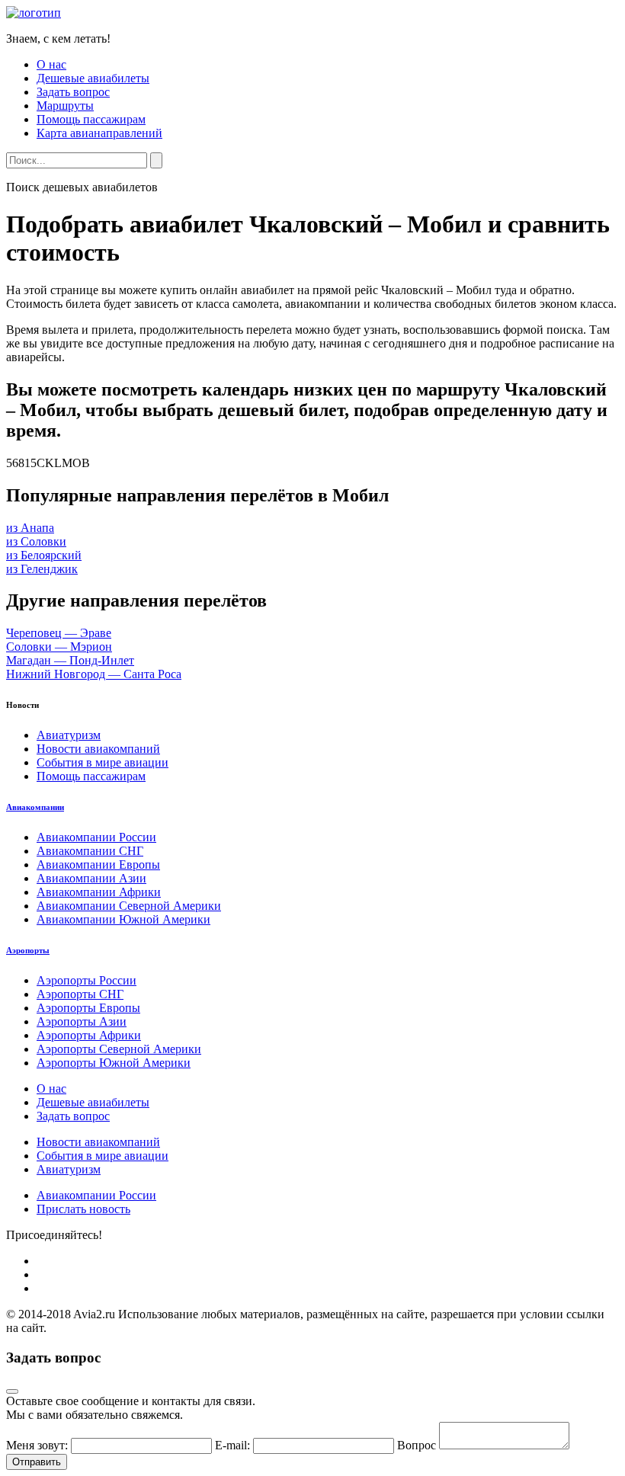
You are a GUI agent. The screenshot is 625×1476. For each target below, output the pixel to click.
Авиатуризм (69, 734)
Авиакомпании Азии (91, 878)
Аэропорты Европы (88, 1007)
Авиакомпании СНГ (90, 850)
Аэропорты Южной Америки (114, 1062)
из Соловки (36, 541)
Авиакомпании (35, 807)
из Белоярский (44, 555)
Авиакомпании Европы (98, 864)
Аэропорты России (86, 980)
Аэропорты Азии (82, 1021)
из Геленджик (42, 568)
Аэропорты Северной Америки (119, 1048)
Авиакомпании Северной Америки (129, 905)
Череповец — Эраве (58, 632)
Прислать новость (83, 1208)
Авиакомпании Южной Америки (123, 919)
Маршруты (65, 105)
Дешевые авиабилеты (93, 78)
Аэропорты (28, 950)
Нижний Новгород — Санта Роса (93, 674)
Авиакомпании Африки (99, 891)
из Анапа (30, 527)
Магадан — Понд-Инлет (70, 660)
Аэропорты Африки (89, 1035)
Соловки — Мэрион (59, 646)
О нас (51, 64)
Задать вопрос (73, 91)
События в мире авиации (102, 762)
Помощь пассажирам (91, 119)
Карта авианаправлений (99, 132)
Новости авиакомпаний (98, 748)
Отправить (36, 1462)
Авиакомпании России (96, 837)
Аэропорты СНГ (80, 994)
